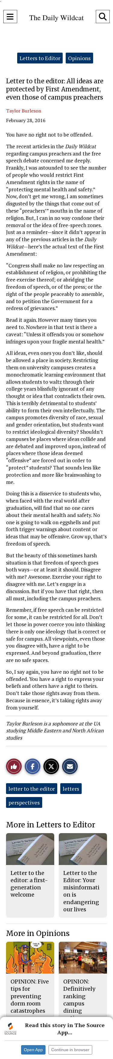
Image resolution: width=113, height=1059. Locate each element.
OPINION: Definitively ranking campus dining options (79, 999)
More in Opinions (38, 933)
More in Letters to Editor (50, 825)
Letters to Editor (40, 58)
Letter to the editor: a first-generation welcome (29, 884)
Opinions (79, 58)
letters (71, 788)
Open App (33, 1049)
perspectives (24, 802)
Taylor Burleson (23, 110)
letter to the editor (31, 788)
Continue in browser (70, 1049)
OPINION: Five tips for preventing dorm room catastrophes (30, 996)
